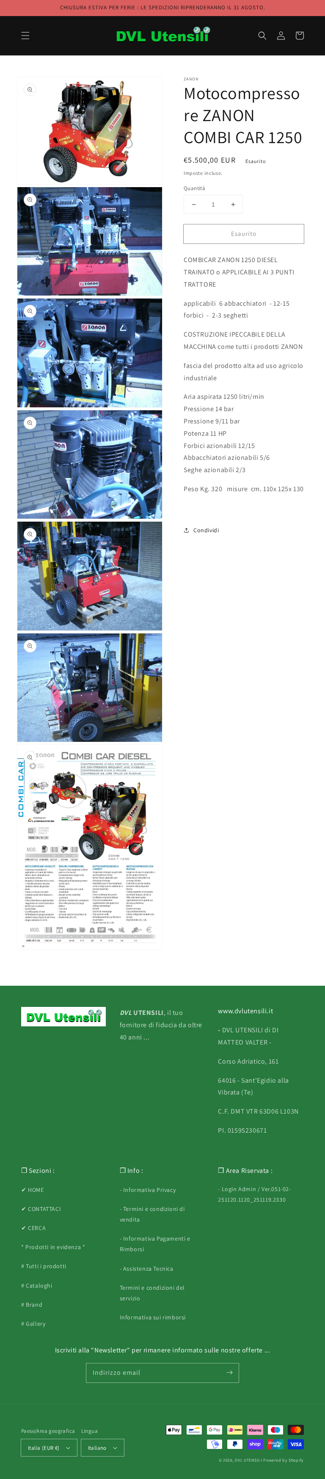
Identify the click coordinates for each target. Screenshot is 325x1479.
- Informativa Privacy (148, 1190)
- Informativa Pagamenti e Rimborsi (155, 1244)
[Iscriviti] (229, 1372)
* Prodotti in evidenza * (53, 1247)
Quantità (194, 188)
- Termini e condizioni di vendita (152, 1214)
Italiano (97, 1447)
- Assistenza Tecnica (147, 1268)
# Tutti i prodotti (43, 1266)
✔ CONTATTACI (41, 1209)
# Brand (31, 1304)
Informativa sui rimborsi (153, 1317)
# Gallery (33, 1323)
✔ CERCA (33, 1228)
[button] (25, 35)
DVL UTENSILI (248, 1460)
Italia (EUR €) (44, 1447)
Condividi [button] (206, 530)
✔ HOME (32, 1190)
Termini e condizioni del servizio (152, 1293)
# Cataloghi (36, 1285)
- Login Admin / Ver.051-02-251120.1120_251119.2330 (254, 1194)
